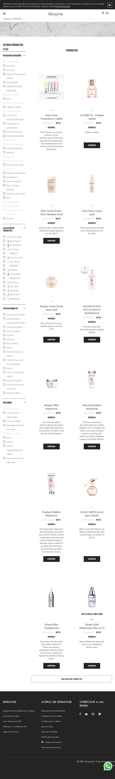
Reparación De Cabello (16, 173)
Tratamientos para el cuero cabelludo (15, 362)
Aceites (10, 368)
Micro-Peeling (12, 343)
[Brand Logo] (56, 14)
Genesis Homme (16, 257)
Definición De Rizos (15, 132)
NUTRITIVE (14, 290)
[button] (14, 55)
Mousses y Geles (13, 393)
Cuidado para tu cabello (51, 721)
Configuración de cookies (51, 716)
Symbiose (14, 270)
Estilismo (10, 335)
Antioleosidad (12, 82)
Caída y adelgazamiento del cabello (15, 450)
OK (110, 5)
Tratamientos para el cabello (15, 354)
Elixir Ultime (14, 286)
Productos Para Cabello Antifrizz (16, 76)
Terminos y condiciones (50, 747)
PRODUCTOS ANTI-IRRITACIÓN (15, 88)
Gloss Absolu (15, 262)
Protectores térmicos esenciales (15, 460)
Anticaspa (11, 70)
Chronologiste (15, 274)
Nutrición (10, 152)
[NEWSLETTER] (107, 13)
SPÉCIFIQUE (15, 299)
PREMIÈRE (14, 266)
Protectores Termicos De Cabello (15, 387)
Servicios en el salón (11, 716)
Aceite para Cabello (15, 327)
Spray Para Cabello (14, 380)
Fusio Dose (14, 249)
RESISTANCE (15, 294)
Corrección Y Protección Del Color (15, 117)
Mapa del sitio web (10, 732)
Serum (9, 347)
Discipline (14, 282)
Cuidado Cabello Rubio (16, 194)
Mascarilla (11, 339)
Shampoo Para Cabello (16, 314)
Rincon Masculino (14, 181)
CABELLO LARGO (14, 107)
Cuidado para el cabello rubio (13, 126)
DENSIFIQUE (15, 278)
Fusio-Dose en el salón (12, 721)
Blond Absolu (15, 241)
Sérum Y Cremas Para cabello (15, 374)
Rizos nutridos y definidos (13, 187)
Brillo (9, 99)
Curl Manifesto (16, 245)
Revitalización (12, 177)
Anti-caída (11, 66)
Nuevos (10, 442)
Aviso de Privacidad (49, 732)
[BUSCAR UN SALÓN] (103, 13)
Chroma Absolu (16, 237)
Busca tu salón (47, 726)
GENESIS (13, 253)
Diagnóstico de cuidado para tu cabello (19, 711)
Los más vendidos (14, 421)
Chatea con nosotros (53, 742)
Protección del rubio (15, 165)
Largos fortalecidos (14, 148)
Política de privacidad (50, 737)
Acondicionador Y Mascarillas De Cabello (16, 321)
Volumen (10, 218)
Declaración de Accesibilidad (53, 711)
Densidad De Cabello (15, 136)
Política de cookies (62, 6)
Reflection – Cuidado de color (15, 726)
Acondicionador (13, 331)
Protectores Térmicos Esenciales (15, 427)
